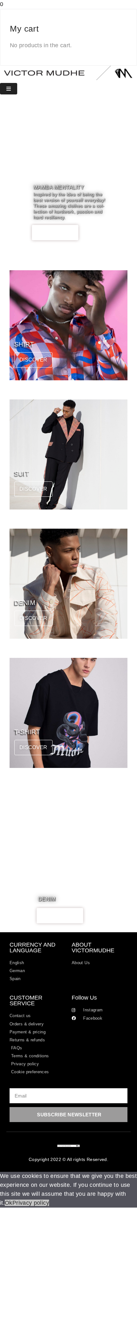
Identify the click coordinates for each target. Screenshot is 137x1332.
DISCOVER (55, 232)
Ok (8, 1203)
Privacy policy (30, 1203)
